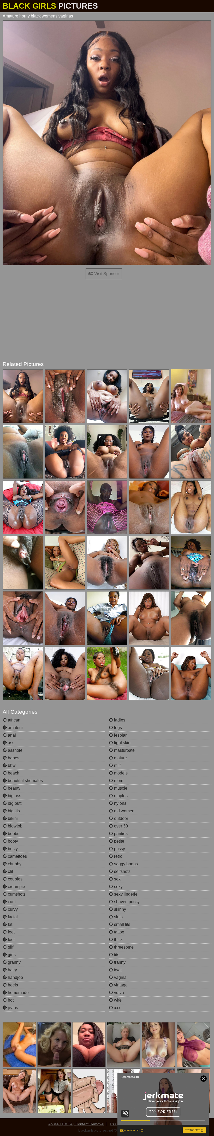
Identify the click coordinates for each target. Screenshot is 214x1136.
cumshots (16, 894)
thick (118, 939)
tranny (119, 962)
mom (118, 780)
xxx (116, 1007)
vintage (120, 985)
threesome (123, 947)
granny (14, 962)
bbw (11, 765)
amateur (15, 727)
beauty (13, 788)
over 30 (120, 826)
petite (118, 841)
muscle (120, 788)
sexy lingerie (125, 894)
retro (117, 856)
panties (120, 833)
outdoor (120, 818)
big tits (13, 811)
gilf (10, 947)
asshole (14, 750)
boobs (13, 833)
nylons (119, 803)
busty (12, 849)
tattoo (118, 932)
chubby (14, 864)
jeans (12, 1007)
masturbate (124, 750)
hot (10, 1000)
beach (13, 773)
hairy (12, 970)
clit (10, 871)
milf (117, 765)
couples (14, 879)
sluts (118, 917)
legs (117, 727)
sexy (118, 886)
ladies (119, 720)
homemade (18, 992)
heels (12, 985)
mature (120, 758)
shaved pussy (126, 902)
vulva (118, 992)
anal (11, 735)
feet (11, 932)
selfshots (121, 871)
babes (13, 758)
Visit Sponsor (106, 273)
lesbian (120, 735)
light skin (121, 743)
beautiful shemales (25, 780)
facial (12, 917)
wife (117, 1000)
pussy (119, 849)
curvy (12, 909)
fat (9, 924)
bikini (12, 818)
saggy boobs (125, 864)
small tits (121, 924)
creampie (16, 886)
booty (12, 841)
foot (11, 939)
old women (123, 811)
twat (117, 970)
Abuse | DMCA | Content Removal (76, 1124)
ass (10, 743)
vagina (120, 977)
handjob (15, 977)
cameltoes (17, 856)
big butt (14, 803)
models (120, 773)
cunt (11, 902)
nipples (120, 796)
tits (116, 954)
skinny (119, 909)
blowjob (14, 826)
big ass (14, 796)
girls (11, 954)
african (13, 720)
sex (117, 879)
